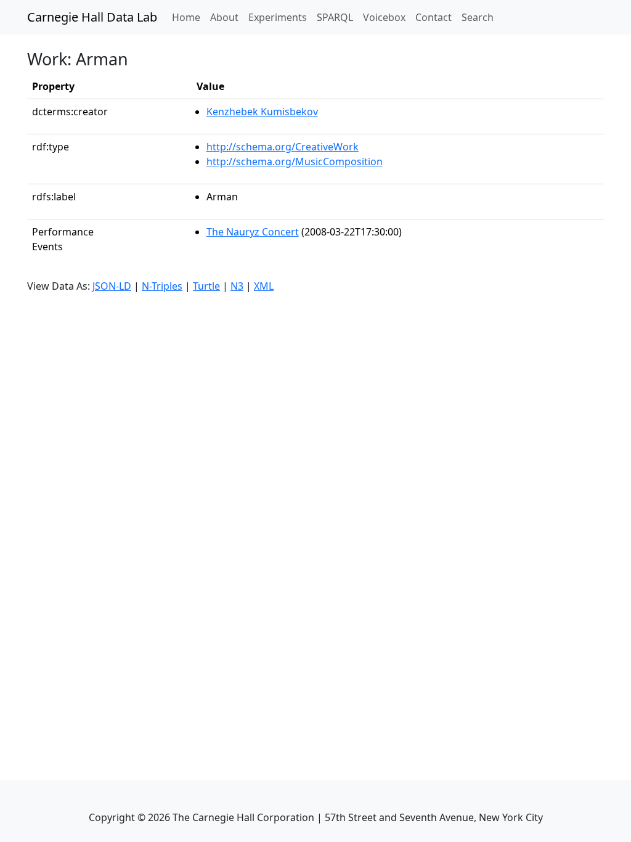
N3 (236, 286)
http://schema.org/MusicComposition (294, 161)
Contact (433, 17)
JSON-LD (111, 286)
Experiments (277, 17)
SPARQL (335, 17)
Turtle (206, 286)
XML (264, 286)
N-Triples (162, 286)
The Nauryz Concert (252, 232)
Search (478, 17)
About (224, 17)
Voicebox (384, 17)
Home (188, 17)
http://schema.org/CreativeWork (282, 146)
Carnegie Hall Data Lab (92, 17)
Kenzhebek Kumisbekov (262, 111)
